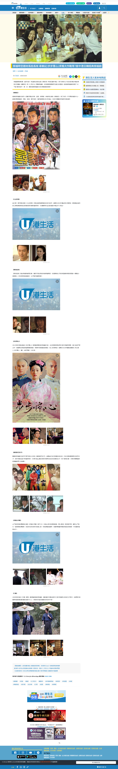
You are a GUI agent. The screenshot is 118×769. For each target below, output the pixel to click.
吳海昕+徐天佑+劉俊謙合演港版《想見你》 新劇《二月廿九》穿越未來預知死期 (37, 668)
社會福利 (59, 750)
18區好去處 (86, 13)
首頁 (14, 71)
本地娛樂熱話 (49, 681)
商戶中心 (89, 3)
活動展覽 (46, 748)
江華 (36, 684)
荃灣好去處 (87, 748)
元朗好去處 (79, 748)
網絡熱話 (16, 684)
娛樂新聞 (47, 8)
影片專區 (70, 13)
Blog (44, 3)
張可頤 (23, 684)
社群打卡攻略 (81, 3)
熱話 (26, 71)
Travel (26, 3)
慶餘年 (41, 681)
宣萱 (42, 684)
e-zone (50, 3)
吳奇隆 (48, 684)
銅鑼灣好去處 (71, 748)
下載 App (97, 3)
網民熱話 (46, 755)
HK (21, 3)
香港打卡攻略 (96, 13)
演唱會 (14, 13)
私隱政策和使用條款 (45, 762)
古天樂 (30, 684)
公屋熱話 (40, 8)
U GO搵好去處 (71, 3)
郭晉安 (58, 681)
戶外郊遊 (53, 750)
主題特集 (105, 13)
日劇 (22, 681)
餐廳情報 (46, 750)
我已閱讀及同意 (96, 762)
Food (32, 3)
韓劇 (27, 681)
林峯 (71, 681)
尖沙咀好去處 (62, 748)
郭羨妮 (54, 684)
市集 (51, 748)
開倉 (55, 748)
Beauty (38, 3)
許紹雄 (65, 681)
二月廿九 (33, 681)
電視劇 (15, 681)
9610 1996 (48, 676)
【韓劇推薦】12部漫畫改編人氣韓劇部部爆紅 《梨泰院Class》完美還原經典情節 (37, 666)
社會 (100, 748)
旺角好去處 (94, 748)
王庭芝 (17, 76)
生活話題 (20, 71)
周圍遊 (78, 13)
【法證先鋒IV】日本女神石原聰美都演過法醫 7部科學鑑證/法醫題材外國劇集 (36, 671)
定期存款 (53, 8)
